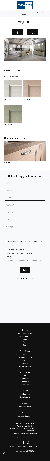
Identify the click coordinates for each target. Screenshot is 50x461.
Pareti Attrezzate (25, 357)
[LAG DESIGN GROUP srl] (25, 5)
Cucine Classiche (25, 336)
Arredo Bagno (25, 366)
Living (25, 339)
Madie (25, 360)
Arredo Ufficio (25, 407)
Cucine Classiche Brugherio (23, 12)
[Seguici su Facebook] (23, 442)
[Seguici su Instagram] (27, 442)
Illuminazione (25, 394)
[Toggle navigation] (45, 5)
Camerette (25, 382)
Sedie (25, 345)
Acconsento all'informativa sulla (25, 241)
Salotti (25, 363)
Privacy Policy (37, 241)
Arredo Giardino (25, 416)
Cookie (19, 447)
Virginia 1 (25, 14)
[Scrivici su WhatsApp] (4, 454)
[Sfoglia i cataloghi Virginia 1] (32, 32)
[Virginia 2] (43, 32)
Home (8, 12)
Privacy (12, 447)
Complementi (25, 397)
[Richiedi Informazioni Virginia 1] (18, 32)
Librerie (25, 355)
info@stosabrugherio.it (27, 433)
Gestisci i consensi (33, 447)
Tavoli (25, 342)
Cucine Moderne (25, 333)
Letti (25, 376)
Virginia (40, 12)
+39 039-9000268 (27, 431)
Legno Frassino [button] (11, 77)
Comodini (25, 385)
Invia (25, 270)
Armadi (25, 379)
